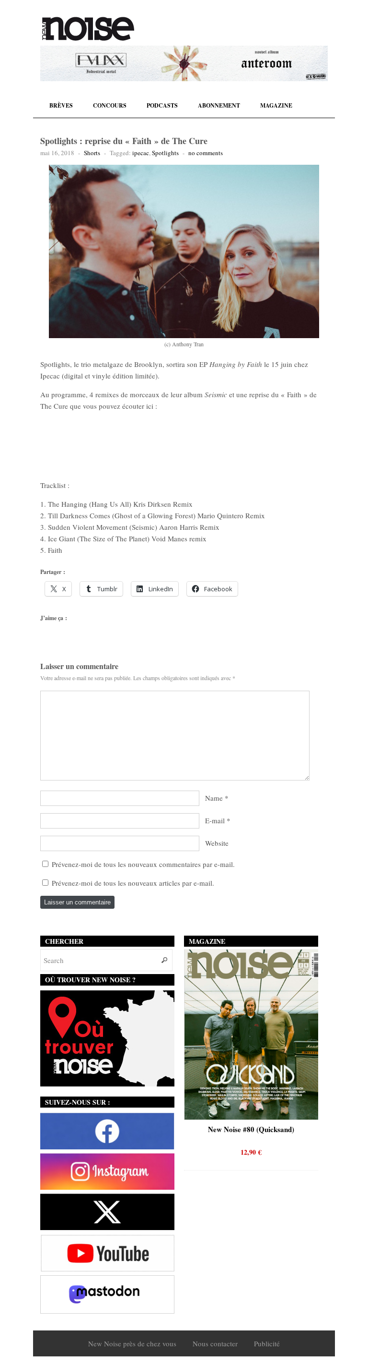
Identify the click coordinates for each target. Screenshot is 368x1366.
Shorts (92, 152)
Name (214, 798)
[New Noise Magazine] (88, 29)
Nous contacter (215, 1343)
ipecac (140, 152)
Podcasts (162, 105)
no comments (205, 152)
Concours (109, 105)
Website (217, 843)
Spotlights (165, 152)
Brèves (61, 105)
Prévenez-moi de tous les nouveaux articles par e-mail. (133, 883)
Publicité (267, 1343)
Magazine (276, 105)
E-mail (215, 820)
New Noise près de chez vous (132, 1343)
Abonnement (219, 105)
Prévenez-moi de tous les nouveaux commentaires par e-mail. (143, 864)
